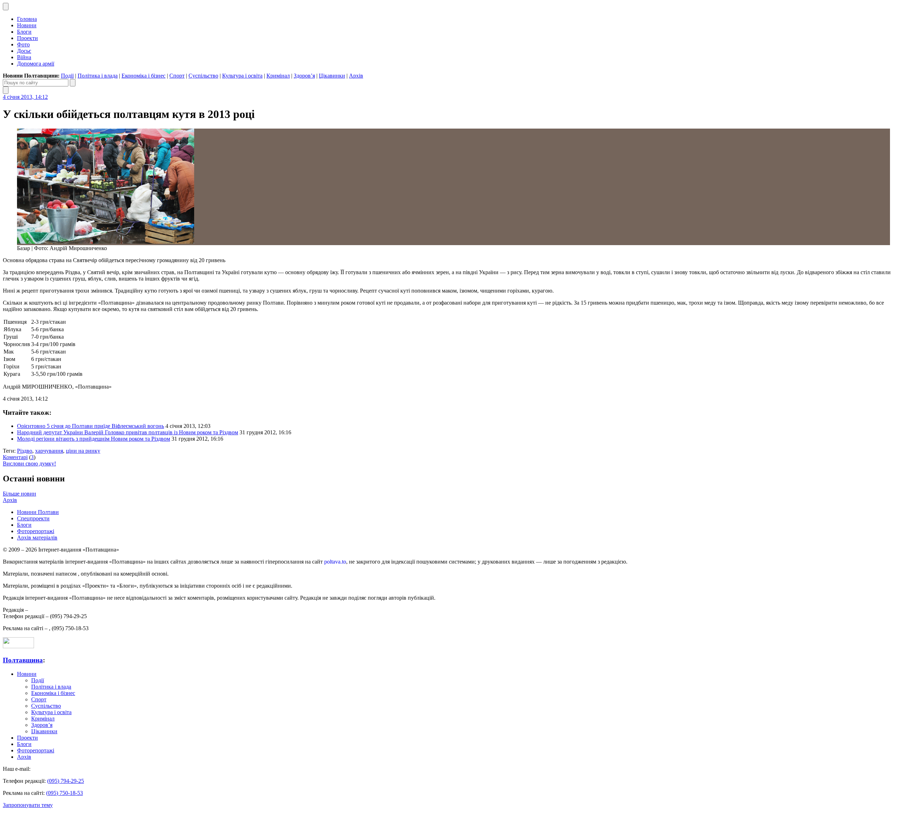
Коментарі (15, 457)
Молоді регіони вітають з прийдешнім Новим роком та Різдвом (93, 439)
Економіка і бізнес (143, 76)
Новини (26, 25)
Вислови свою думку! (29, 463)
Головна (27, 19)
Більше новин (19, 494)
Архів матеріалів (37, 538)
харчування (49, 451)
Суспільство (203, 76)
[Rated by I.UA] (18, 646)
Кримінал (278, 76)
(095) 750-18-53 (64, 793)
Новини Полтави (38, 512)
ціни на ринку (83, 451)
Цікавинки (332, 76)
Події (67, 76)
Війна (24, 57)
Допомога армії (35, 64)
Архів (356, 76)
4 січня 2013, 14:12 (25, 97)
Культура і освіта (242, 76)
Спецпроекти (33, 518)
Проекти (27, 38)
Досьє (24, 51)
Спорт (177, 76)
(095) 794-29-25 (65, 781)
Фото (23, 44)
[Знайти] (72, 82)
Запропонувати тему (28, 805)
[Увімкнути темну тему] (6, 6)
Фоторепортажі (35, 531)
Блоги (24, 32)
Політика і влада (98, 76)
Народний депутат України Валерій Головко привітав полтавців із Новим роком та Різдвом (127, 432)
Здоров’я (304, 76)
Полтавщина (23, 660)
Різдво (24, 451)
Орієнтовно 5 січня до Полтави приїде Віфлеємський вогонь (90, 426)
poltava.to (335, 562)
